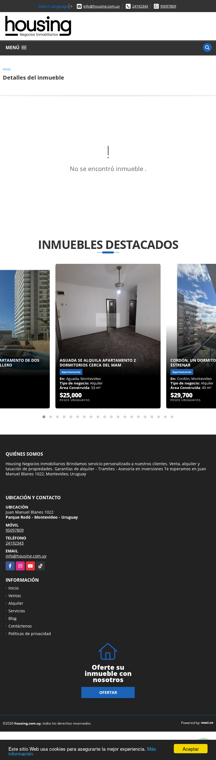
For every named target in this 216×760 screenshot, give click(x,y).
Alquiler (15, 603)
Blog (12, 618)
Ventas (14, 595)
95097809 (168, 6)
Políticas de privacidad (29, 633)
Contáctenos (20, 626)
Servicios (16, 610)
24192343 (140, 6)
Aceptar (191, 748)
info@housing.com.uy (101, 6)
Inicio (7, 69)
